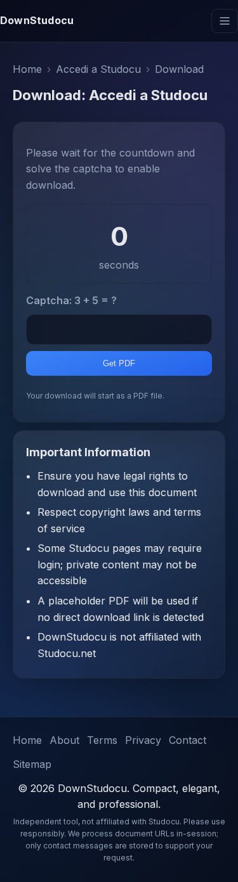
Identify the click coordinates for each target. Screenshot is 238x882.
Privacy (143, 740)
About (64, 740)
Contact (187, 740)
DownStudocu (37, 20)
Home (27, 740)
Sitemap (32, 764)
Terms (102, 740)
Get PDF (119, 363)
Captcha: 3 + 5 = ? (71, 300)
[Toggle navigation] (224, 21)
